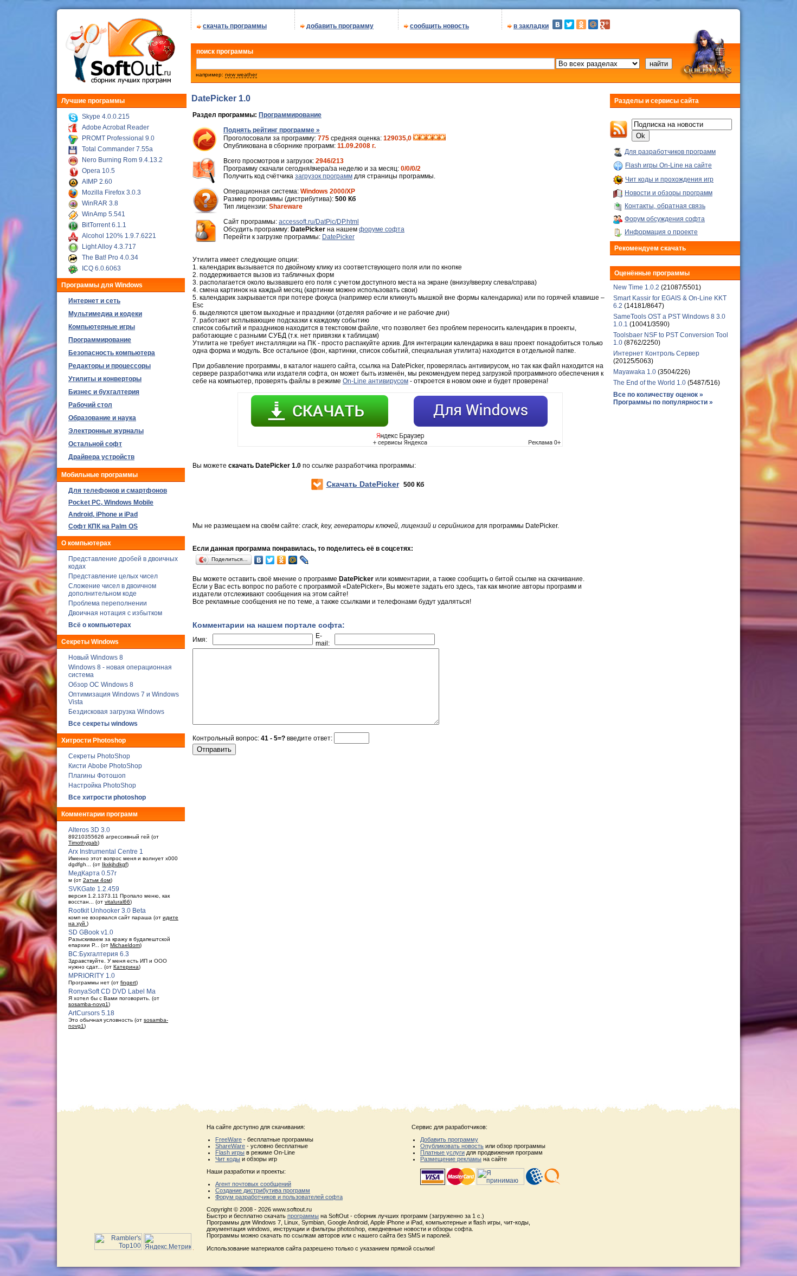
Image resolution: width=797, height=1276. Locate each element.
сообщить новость (439, 26)
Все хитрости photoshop (107, 797)
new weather (241, 75)
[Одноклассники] (581, 24)
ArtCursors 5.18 (91, 1013)
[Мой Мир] (593, 24)
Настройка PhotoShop (102, 785)
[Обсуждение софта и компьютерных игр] (709, 80)
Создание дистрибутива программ (262, 1190)
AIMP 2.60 (97, 181)
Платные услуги (442, 1152)
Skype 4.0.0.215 (106, 116)
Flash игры (230, 1152)
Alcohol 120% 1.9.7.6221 (119, 236)
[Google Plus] (605, 24)
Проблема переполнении (107, 603)
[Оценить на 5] (442, 138)
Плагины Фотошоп (97, 775)
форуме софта (381, 229)
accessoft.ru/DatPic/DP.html (319, 221)
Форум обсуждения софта (665, 219)
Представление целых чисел (113, 576)
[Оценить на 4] (436, 138)
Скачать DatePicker (362, 484)
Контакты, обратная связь (665, 206)
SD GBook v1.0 (90, 932)
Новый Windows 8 (95, 657)
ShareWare (230, 1146)
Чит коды (227, 1159)
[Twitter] (569, 24)
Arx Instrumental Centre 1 (105, 851)
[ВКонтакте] (557, 24)
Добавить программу (449, 1139)
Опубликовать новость (452, 1146)
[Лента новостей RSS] (618, 136)
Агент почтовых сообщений (253, 1184)
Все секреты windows (103, 723)
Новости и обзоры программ (668, 193)
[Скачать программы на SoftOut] (118, 84)
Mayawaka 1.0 (635, 372)
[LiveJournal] (304, 560)
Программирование (290, 115)
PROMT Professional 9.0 (118, 138)
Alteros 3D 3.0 (89, 830)
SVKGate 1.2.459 (93, 889)
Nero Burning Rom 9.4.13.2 (122, 160)
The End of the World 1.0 (649, 382)
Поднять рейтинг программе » (271, 130)
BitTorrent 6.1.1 (104, 225)
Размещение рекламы (450, 1159)
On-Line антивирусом (375, 381)
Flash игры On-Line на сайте (668, 165)
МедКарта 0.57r (92, 873)
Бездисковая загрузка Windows (116, 712)
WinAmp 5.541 (103, 214)
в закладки (531, 26)
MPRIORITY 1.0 (91, 975)
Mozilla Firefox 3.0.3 (111, 192)
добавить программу (340, 26)
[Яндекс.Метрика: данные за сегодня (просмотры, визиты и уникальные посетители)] (167, 1241)
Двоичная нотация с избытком (115, 613)
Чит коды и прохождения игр (669, 179)
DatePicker (338, 237)
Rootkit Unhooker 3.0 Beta (107, 910)
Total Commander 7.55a (117, 149)
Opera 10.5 (98, 171)
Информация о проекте (661, 232)
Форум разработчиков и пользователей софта (279, 1197)
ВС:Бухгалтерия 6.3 (98, 954)
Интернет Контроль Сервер (656, 353)
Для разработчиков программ (670, 152)
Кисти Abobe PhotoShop (105, 766)
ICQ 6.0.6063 (101, 268)
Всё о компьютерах (99, 625)
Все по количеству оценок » (658, 394)
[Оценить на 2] (423, 138)
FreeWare (228, 1139)
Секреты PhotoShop (99, 756)
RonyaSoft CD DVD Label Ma (112, 991)
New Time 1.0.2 (636, 287)
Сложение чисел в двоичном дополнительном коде (112, 589)
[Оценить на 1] (416, 138)
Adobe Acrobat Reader (115, 127)
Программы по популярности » (663, 402)
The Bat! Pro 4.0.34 (110, 257)
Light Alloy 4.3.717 (109, 246)
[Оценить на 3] (429, 138)
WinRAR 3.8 (100, 203)
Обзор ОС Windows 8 (100, 684)
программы (303, 1216)
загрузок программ (323, 176)
